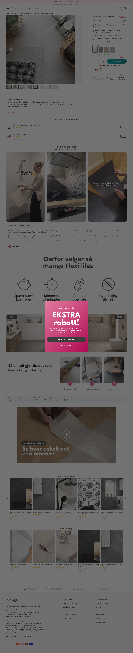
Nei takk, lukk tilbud (66, 345)
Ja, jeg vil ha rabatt (66, 339)
